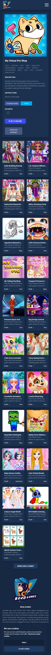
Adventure (19, 481)
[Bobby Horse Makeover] (38, 421)
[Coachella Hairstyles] (13, 382)
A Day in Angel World (12, 512)
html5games (10, 70)
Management (10, 68)
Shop (28, 68)
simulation (9, 72)
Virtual (35, 68)
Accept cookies (24, 649)
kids (26, 70)
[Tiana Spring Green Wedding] (38, 344)
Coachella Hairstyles (12, 396)
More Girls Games (25, 566)
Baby (20, 251)
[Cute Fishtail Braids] (38, 459)
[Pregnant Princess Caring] (38, 267)
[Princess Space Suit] (13, 305)
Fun (21, 66)
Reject (24, 642)
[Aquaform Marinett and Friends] (13, 229)
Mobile (21, 68)
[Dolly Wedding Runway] (13, 152)
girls (20, 70)
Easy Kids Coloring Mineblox (15, 435)
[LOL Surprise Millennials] (38, 152)
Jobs (27, 66)
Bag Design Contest (36, 320)
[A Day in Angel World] (13, 498)
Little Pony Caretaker (12, 358)
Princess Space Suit (12, 320)
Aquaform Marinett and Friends (16, 243)
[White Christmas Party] (38, 190)
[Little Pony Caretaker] (13, 344)
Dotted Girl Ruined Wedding (15, 204)
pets (32, 70)
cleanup (39, 70)
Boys (20, 443)
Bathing (15, 66)
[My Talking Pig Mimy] (13, 267)
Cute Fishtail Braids (36, 473)
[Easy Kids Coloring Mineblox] (13, 421)
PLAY (6, 174)
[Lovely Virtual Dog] (38, 382)
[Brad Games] (5, 5)
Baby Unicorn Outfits (12, 473)
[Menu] (47, 4)
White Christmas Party (37, 204)
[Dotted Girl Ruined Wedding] (13, 190)
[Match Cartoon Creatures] (13, 536)
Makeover (35, 66)
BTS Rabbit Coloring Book (39, 512)
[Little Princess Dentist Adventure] (38, 229)
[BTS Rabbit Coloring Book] (38, 498)
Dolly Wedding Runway (13, 166)
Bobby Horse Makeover (38, 435)
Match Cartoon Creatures (14, 550)
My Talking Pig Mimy (12, 281)
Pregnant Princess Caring (39, 281)
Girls (7, 66)
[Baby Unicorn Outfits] (13, 459)
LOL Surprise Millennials (38, 166)
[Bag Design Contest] (38, 305)
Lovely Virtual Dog (36, 396)
